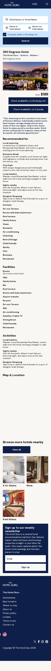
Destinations (9, 597)
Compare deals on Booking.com (23, 34)
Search (25, 40)
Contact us (8, 624)
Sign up (25, 567)
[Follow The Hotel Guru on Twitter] (35, 641)
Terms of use (9, 620)
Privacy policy (9, 613)
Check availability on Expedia (28, 109)
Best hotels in (9, 601)
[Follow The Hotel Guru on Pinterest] (46, 641)
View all (16, 449)
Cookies (7, 617)
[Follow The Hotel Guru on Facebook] (39, 641)
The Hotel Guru (11, 592)
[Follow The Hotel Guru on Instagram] (42, 641)
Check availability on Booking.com (28, 100)
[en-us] (4, 634)
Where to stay (10, 605)
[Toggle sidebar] (47, 4)
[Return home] (12, 4)
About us (7, 609)
